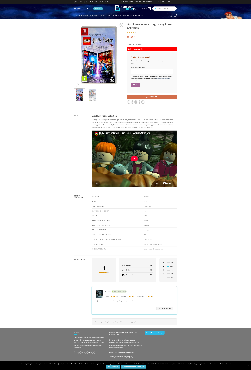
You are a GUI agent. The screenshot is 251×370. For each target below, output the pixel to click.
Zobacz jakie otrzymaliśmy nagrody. (121, 357)
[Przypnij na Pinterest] (139, 102)
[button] (169, 1)
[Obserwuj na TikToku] (88, 8)
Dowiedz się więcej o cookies (133, 367)
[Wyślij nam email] (86, 352)
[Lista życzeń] (158, 2)
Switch (103, 15)
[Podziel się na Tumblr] (143, 102)
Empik (131, 352)
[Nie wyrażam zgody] (248, 366)
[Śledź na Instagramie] (85, 8)
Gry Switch (112, 15)
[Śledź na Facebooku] (83, 8)
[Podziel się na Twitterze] (132, 102)
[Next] (120, 54)
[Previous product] (175, 15)
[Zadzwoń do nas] (90, 352)
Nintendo (94, 15)
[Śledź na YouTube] (90, 8)
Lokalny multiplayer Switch (131, 15)
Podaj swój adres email (138, 67)
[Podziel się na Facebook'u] (128, 102)
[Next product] (171, 15)
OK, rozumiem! (113, 367)
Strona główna (81, 15)
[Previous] (77, 54)
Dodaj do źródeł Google (154, 333)
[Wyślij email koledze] (135, 102)
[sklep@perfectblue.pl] (87, 1)
